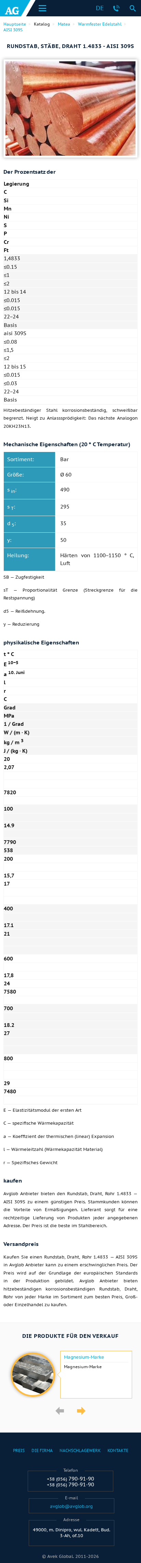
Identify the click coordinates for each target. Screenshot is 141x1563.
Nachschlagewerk (80, 1450)
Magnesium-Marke (84, 1357)
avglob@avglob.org (71, 1506)
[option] (70, 1374)
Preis (19, 1450)
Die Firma (42, 1450)
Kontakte (117, 1450)
